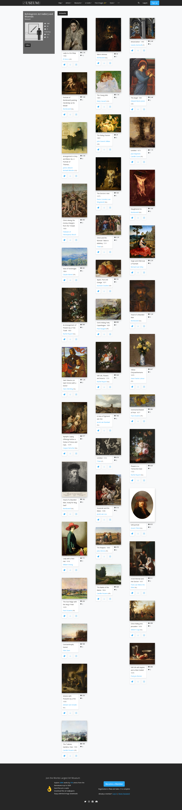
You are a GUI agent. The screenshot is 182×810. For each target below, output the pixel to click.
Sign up (154, 3)
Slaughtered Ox (136, 209)
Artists (68, 3)
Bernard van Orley (137, 267)
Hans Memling (68, 389)
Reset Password (124, 794)
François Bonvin (136, 676)
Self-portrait (135, 525)
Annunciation (135, 42)
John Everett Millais (103, 141)
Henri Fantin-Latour (137, 378)
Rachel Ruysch (68, 334)
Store (112, 3)
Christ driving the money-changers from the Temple (69, 223)
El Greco (66, 59)
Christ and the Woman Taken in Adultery (103, 240)
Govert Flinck (135, 528)
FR (74, 275)
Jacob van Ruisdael (103, 422)
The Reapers (101, 548)
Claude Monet (68, 275)
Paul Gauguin (101, 329)
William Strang (68, 565)
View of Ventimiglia (69, 269)
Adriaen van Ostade (70, 705)
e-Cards (88, 3)
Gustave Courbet (103, 286)
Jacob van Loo (102, 514)
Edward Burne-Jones (138, 101)
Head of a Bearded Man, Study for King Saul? (70, 502)
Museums (77, 3)
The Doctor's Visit (103, 193)
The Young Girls (102, 95)
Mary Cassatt (101, 101)
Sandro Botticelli (136, 45)
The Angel (134, 98)
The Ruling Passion (103, 135)
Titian (99, 247)
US (76, 170)
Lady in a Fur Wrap (69, 53)
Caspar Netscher (69, 448)
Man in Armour (102, 54)
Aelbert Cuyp (135, 630)
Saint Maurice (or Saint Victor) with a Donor (69, 383)
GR (70, 59)
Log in (145, 3)
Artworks (62, 13)
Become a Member (114, 784)
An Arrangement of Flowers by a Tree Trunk (69, 328)
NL (72, 109)
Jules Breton (101, 551)
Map (60, 3)
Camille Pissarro (68, 750)
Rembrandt (67, 109)
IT (102, 247)
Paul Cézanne (67, 610)
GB (98, 144)
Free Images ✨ (100, 3)
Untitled (99, 458)
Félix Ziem (66, 650)
